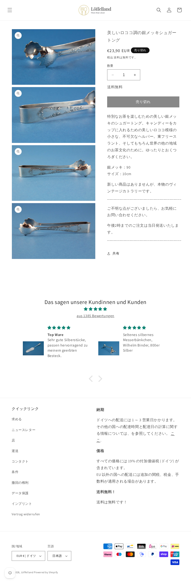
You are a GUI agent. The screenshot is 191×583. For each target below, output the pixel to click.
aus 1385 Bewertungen (95, 315)
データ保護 (20, 493)
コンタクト (20, 461)
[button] (10, 10)
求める (17, 419)
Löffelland (27, 572)
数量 (110, 66)
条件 (15, 472)
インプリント (22, 504)
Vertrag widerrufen (26, 514)
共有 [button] (116, 253)
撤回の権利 (20, 483)
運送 (15, 451)
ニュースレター (23, 430)
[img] (95, 309)
